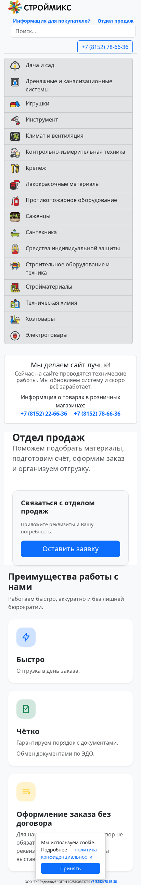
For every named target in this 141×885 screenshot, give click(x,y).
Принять (70, 868)
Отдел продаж (115, 20)
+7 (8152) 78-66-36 (105, 47)
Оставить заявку (70, 548)
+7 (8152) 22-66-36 (44, 413)
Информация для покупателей (52, 20)
